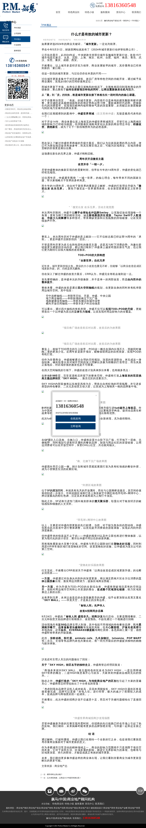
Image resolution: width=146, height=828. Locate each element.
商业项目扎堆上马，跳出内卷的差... (18, 145)
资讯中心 (126, 21)
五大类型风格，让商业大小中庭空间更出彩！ (64, 778)
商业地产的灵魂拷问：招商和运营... (18, 133)
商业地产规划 (72, 808)
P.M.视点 (17, 39)
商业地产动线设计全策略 (14, 141)
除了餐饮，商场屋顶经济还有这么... (18, 129)
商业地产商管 (109, 808)
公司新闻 (17, 33)
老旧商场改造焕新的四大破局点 (17, 125)
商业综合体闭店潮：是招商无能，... (18, 113)
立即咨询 (75, 426)
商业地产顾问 (22, 808)
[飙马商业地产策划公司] (22, 8)
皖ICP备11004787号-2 (93, 826)
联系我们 (99, 803)
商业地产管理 (134, 808)
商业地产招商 (60, 808)
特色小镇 (69, 803)
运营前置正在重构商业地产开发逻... (18, 137)
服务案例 (79, 803)
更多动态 (9, 105)
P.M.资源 (17, 28)
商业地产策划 (35, 808)
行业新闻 (17, 45)
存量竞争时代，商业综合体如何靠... (18, 109)
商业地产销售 (47, 808)
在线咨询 (75, 418)
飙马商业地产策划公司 (112, 21)
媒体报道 (17, 51)
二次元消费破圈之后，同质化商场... (18, 117)
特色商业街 (58, 803)
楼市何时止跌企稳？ (54, 774)
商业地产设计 (84, 808)
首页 (58, 12)
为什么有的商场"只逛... (14, 121)
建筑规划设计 (97, 808)
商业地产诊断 (122, 808)
